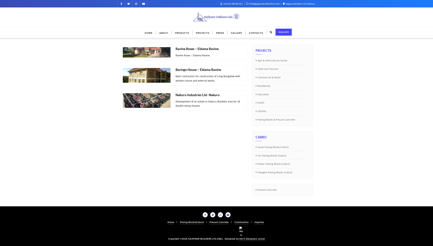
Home (170, 222)
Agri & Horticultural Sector (272, 60)
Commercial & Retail (269, 77)
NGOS (261, 102)
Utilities (262, 111)
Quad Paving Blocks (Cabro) (273, 147)
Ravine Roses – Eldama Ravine (197, 49)
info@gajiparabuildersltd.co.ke (264, 3)
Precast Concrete (267, 189)
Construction (241, 222)
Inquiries (259, 222)
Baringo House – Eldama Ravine (198, 70)
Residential (264, 85)
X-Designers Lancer (254, 238)
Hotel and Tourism (268, 69)
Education (263, 94)
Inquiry (283, 32)
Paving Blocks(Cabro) (192, 222)
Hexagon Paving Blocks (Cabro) (275, 172)
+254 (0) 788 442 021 (232, 3)
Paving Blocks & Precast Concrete (276, 119)
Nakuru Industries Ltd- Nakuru (198, 95)
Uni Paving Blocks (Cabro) (272, 155)
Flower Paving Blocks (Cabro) (274, 163)
